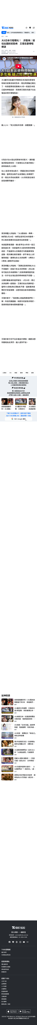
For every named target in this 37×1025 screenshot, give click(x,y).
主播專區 (3, 989)
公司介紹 (3, 981)
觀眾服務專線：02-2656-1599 (18, 937)
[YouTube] (24, 942)
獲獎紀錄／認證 (5, 1004)
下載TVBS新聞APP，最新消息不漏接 (19, 413)
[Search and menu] (33, 28)
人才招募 (3, 986)
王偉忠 (4, 373)
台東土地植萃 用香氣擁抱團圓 (18, 381)
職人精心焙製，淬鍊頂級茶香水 (18, 383)
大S (10, 373)
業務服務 (3, 999)
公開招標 (3, 996)
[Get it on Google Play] (25, 1011)
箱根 (21, 373)
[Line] (13, 942)
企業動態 (3, 984)
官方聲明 (3, 1001)
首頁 (2, 36)
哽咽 (27, 373)
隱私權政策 (4, 964)
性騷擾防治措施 (5, 967)
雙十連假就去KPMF (18, 391)
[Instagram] (20, 942)
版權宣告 (3, 972)
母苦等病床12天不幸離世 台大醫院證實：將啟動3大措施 (21, 32)
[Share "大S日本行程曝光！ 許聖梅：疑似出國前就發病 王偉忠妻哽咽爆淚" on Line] (30, 28)
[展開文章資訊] (34, 51)
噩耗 (32, 373)
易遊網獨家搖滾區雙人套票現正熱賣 (18, 393)
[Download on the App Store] (12, 1011)
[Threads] (16, 942)
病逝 (16, 373)
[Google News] (27, 942)
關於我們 (3, 952)
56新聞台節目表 (5, 955)
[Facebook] (9, 942)
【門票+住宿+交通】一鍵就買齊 (18, 395)
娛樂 (7, 36)
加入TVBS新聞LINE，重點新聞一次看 (18, 416)
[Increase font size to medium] (26, 28)
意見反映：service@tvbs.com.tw (18, 935)
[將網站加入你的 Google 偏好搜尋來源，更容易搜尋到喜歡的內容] (18, 419)
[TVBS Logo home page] (7, 28)
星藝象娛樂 (4, 991)
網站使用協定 (5, 969)
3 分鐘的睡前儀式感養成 (18, 385)
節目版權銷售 (5, 994)
